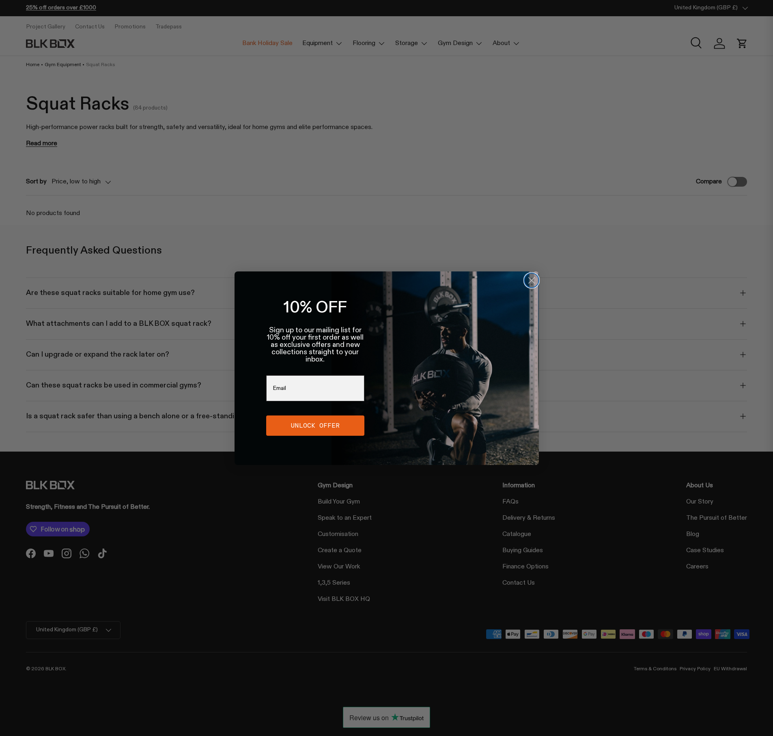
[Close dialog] (531, 280)
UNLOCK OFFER (315, 425)
